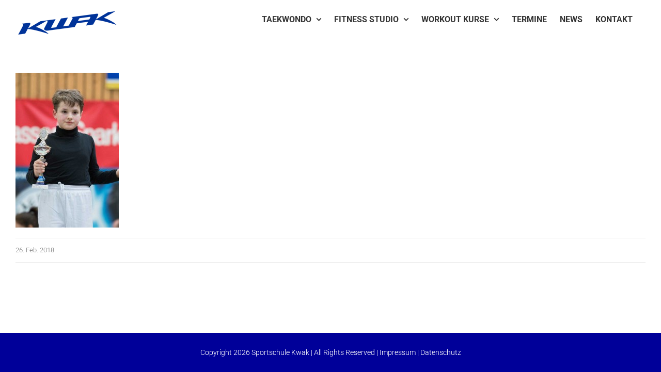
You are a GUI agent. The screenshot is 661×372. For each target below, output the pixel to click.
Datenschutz (440, 352)
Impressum (398, 352)
